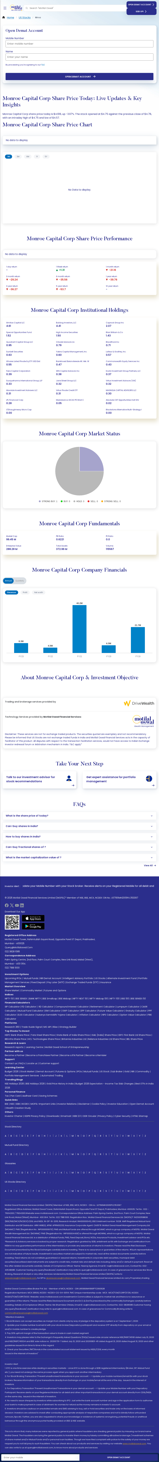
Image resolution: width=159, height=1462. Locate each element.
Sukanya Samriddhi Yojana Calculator (56, 1014)
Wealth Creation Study (18, 1108)
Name (9, 51)
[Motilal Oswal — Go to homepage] (15, 8)
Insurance (105, 982)
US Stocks (100, 978)
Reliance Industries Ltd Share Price (106, 1039)
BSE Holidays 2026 (35, 1083)
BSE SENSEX (21, 998)
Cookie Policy (99, 1103)
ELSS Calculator (26, 1014)
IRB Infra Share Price (15, 1039)
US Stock (104, 1071)
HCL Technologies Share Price (44, 1039)
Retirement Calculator (103, 1006)
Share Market (12, 990)
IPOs (79, 1071)
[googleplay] (33, 926)
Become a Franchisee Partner (42, 1055)
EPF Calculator (88, 1010)
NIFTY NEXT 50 (80, 998)
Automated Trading (52, 1075)
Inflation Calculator (89, 1014)
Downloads (53, 1116)
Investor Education (118, 1103)
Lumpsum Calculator (128, 1006)
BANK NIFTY (35, 998)
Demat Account (45, 1071)
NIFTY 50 (9, 998)
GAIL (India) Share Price (104, 1035)
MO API (47, 1026)
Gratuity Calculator (136, 1010)
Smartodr (66, 1116)
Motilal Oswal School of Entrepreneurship (67, 1047)
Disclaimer (84, 1103)
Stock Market (27, 1071)
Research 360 (12, 1026)
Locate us (32, 1063)
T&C (43, 64)
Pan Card (15, 1095)
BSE (6, 1103)
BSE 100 (125, 998)
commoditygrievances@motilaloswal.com (26, 1312)
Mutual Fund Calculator (30, 1010)
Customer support (49, 1063)
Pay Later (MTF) (55, 982)
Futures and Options (55, 990)
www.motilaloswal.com (134, 1443)
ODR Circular (89, 1116)
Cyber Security (123, 1116)
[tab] (8, 157)
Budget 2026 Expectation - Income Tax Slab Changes (104, 1083)
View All (148, 865)
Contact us (11, 1063)
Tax (7, 1095)
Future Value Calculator (111, 1010)
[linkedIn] (22, 906)
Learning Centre (34, 1047)
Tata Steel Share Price (43, 1035)
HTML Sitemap (140, 1116)
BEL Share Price (135, 1039)
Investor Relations (67, 1103)
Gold (126, 1071)
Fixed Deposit (38, 982)
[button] (26, 8)
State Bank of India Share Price (73, 1035)
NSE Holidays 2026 (14, 1083)
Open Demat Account (139, 4)
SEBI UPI (140, 11)
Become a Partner (15, 1055)
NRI (132, 1071)
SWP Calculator (70, 1010)
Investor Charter (14, 1116)
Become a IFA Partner (72, 1055)
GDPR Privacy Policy (34, 1116)
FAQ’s (22, 1063)
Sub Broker (117, 1071)
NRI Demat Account (50, 978)
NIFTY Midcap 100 (99, 998)
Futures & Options (65, 1071)
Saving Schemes (48, 1095)
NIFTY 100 (115, 998)
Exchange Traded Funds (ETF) (82, 982)
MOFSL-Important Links (43, 1103)
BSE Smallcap (50, 998)
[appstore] (33, 918)
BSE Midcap (65, 998)
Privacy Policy (105, 1116)
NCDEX (25, 1103)
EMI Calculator (53, 1010)
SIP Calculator (12, 1006)
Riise (55, 1026)
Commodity (142, 1071)
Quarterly (20, 580)
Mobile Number (15, 38)
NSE (12, 1103)
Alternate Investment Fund (121, 978)
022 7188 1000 (12, 967)
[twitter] (12, 906)
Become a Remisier (96, 1055)
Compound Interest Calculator (72, 1006)
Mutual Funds (31, 978)
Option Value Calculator (133, 1014)
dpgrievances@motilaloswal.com (63, 1278)
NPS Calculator (110, 1014)
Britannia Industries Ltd (74, 1039)
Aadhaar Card (29, 1095)
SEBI (18, 1103)
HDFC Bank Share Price (17, 1035)
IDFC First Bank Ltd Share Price (135, 1035)
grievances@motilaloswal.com (20, 1278)
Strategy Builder (68, 1026)
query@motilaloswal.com (19, 947)
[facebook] (7, 906)
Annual (8, 580)
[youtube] (17, 906)
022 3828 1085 (12, 951)
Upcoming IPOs (13, 978)
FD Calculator (29, 1006)
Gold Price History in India (60, 1083)
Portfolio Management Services (22, 1075)
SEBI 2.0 (77, 1116)
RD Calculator (45, 1006)
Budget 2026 (11, 1071)
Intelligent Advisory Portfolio (78, 978)
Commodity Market (31, 990)
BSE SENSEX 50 (138, 998)
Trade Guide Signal (31, 1026)
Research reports (14, 1047)
